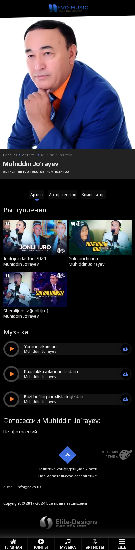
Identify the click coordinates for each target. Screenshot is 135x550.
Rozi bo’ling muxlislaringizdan (53, 396)
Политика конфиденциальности (67, 469)
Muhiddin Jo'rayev (21, 264)
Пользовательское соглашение (67, 476)
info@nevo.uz (29, 487)
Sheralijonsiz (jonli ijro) (25, 310)
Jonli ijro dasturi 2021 (24, 258)
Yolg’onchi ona (83, 258)
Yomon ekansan (40, 346)
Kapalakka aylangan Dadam (51, 371)
